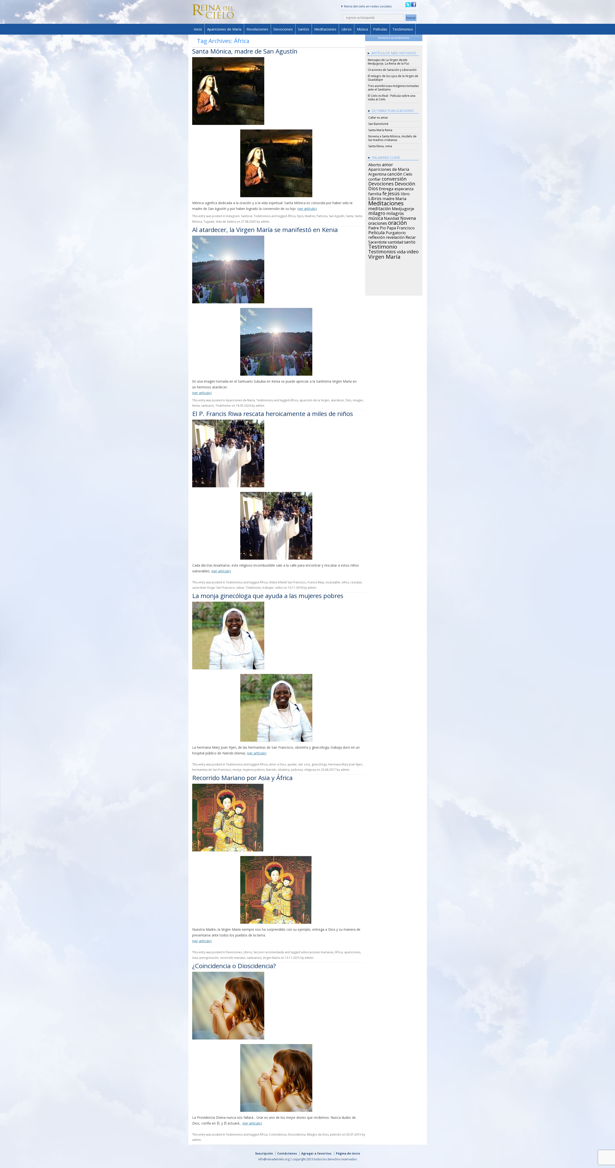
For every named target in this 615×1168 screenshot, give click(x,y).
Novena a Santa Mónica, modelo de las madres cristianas (392, 138)
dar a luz (304, 764)
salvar (240, 588)
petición (335, 1134)
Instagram (233, 216)
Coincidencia (278, 1134)
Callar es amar (378, 118)
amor (387, 164)
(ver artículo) (307, 208)
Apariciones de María (224, 29)
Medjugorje (403, 208)
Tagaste (208, 222)
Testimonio (223, 406)
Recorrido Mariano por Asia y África (242, 777)
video (279, 588)
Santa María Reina (380, 130)
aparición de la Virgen (314, 400)
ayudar (292, 764)
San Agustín (336, 216)
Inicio (198, 29)
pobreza (297, 770)
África (291, 216)
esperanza (403, 188)
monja (237, 770)
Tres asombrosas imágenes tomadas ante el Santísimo (393, 88)
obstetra (283, 770)
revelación (395, 236)
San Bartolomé (378, 124)
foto (348, 400)
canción (394, 173)
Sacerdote (377, 241)
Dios (373, 188)
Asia (195, 958)
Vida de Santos (226, 222)
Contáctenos (287, 1153)
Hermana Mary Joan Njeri (345, 764)
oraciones (377, 222)
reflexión (376, 236)
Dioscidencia (297, 1134)
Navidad (391, 218)
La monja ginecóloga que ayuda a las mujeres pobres (267, 595)
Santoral (246, 216)
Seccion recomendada (268, 952)
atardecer (337, 400)
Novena (408, 217)
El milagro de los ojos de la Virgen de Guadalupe (393, 78)
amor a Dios (277, 764)
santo (409, 241)
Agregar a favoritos (316, 1153)
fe (384, 193)
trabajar (268, 588)
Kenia (196, 406)
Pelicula (376, 232)
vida (401, 251)
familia (374, 193)
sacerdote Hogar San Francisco (213, 588)
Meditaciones (325, 29)
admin (265, 222)
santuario (207, 406)
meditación (379, 208)
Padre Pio (377, 227)
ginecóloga (319, 764)
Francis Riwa (316, 582)
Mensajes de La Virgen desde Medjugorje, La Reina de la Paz (388, 62)
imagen (358, 400)
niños (345, 582)
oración (397, 222)
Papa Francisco (401, 227)
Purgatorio (396, 232)
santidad (395, 241)
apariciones (352, 952)
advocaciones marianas (317, 952)
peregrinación (209, 958)
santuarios (254, 958)
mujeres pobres (253, 770)
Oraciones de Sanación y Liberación (392, 70)
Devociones (283, 29)
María (400, 198)
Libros (346, 29)
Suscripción (264, 1153)
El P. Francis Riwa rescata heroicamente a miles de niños (272, 413)
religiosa (310, 770)
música (375, 217)
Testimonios (402, 29)
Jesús (394, 193)
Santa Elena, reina (380, 146)
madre (388, 198)
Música (362, 29)
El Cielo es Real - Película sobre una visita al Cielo (391, 97)
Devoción (405, 183)
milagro (376, 212)
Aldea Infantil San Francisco (287, 582)
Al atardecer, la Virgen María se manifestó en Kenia (265, 229)
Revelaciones (257, 29)
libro (405, 193)
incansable (333, 582)
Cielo (407, 173)
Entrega (386, 188)
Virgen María (271, 958)
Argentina (377, 173)
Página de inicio (348, 1153)
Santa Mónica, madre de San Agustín (244, 51)
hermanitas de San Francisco (211, 770)
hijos (300, 216)
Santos (303, 29)
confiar (374, 178)
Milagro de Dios (318, 1134)
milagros (395, 212)
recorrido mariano (233, 958)
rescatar (356, 582)
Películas (380, 29)
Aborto (374, 164)
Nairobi (271, 770)
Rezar (411, 236)
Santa (349, 216)
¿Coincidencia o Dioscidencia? (234, 965)
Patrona (322, 216)
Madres (310, 216)
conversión (394, 178)
